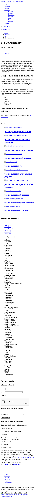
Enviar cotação (5, 417)
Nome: (3, 389)
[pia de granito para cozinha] (13, 127)
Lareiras (10, 13)
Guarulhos (7, 227)
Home (6, 5)
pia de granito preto (14, 166)
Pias (9, 18)
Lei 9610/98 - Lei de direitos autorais (23, 457)
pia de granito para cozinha (17, 131)
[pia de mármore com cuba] (12, 206)
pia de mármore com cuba (17, 210)
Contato (6, 23)
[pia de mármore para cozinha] (13, 146)
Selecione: (7, 225)
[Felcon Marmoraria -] (12, 1)
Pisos (9, 20)
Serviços (7, 10)
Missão (6, 8)
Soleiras (10, 21)
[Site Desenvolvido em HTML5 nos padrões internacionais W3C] (17, 496)
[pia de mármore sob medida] (13, 154)
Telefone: (4, 396)
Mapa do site (8, 482)
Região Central (8, 228)
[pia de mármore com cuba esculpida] (15, 135)
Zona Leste (7, 230)
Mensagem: (4, 414)
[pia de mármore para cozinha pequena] (16, 180)
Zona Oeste (7, 233)
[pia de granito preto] (10, 162)
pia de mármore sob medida (17, 158)
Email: (3, 392)
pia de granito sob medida (16, 195)
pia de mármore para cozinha (18, 150)
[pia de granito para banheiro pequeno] (16, 170)
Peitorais (10, 16)
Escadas (10, 11)
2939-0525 (6, 26)
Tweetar (6, 53)
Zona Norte (7, 232)
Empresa (7, 6)
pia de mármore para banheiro (19, 202)
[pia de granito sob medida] (12, 191)
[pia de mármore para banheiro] (14, 199)
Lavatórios (11, 15)
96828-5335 (7, 29)
